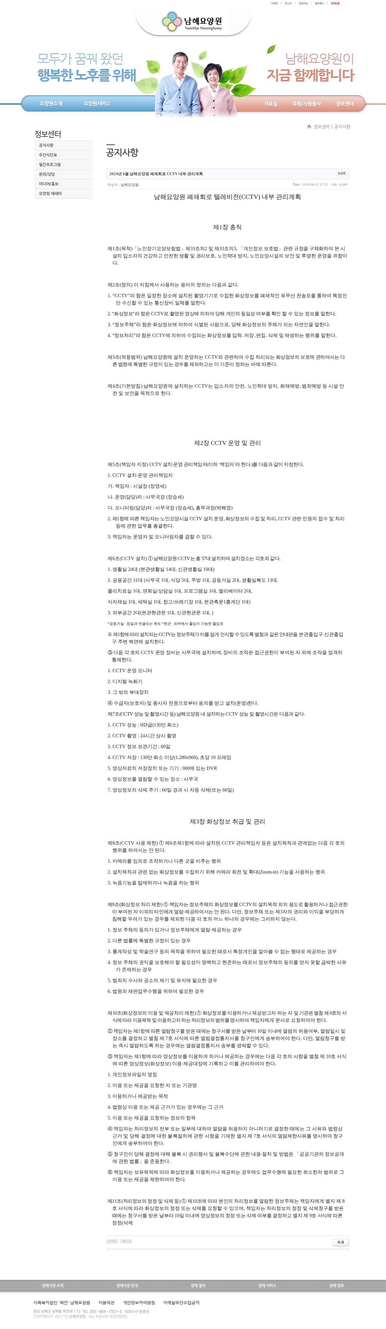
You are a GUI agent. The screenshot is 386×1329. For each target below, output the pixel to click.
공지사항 (46, 145)
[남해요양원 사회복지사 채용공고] (126, 1241)
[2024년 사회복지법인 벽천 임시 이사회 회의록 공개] (112, 1241)
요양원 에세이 (50, 194)
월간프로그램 (50, 165)
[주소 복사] (341, 173)
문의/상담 (47, 174)
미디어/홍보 (49, 184)
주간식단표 (48, 155)
